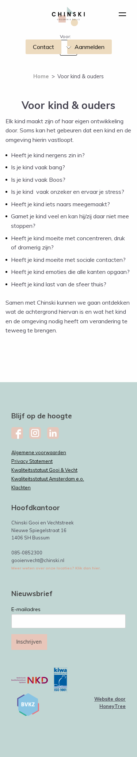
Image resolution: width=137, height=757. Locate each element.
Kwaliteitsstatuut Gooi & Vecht (44, 470)
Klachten (21, 487)
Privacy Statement (32, 461)
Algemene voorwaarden (38, 452)
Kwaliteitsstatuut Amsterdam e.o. (47, 479)
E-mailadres (26, 609)
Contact (43, 46)
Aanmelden (89, 46)
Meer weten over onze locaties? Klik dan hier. (56, 568)
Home (41, 76)
